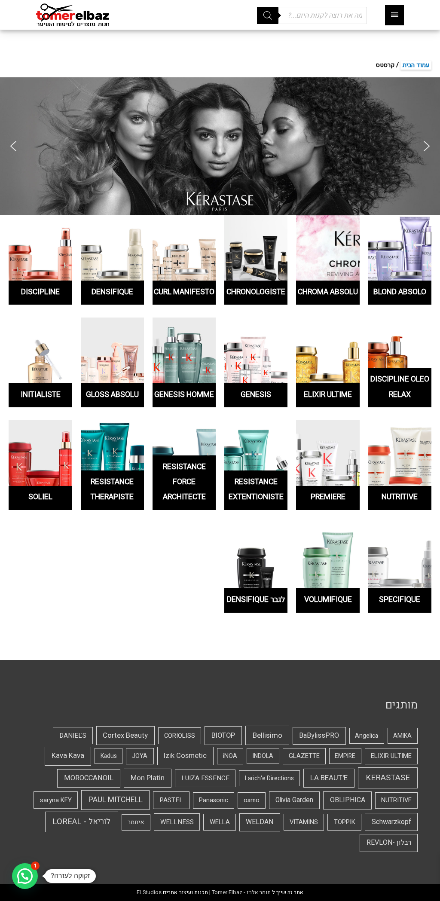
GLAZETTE (304, 756)
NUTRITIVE (396, 800)
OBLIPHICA (347, 800)
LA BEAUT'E (329, 778)
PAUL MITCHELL (116, 799)
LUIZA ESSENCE (205, 778)
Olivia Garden (294, 800)
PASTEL (171, 800)
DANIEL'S (72, 735)
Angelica (366, 735)
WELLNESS (177, 822)
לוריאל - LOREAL (81, 822)
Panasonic (213, 800)
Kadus (109, 756)
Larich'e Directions (269, 778)
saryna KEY (56, 800)
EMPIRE (345, 756)
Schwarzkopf (391, 822)
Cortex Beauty (125, 735)
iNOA (230, 756)
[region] (220, 146)
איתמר (136, 822)
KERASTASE (388, 778)
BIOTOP (223, 735)
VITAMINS (304, 822)
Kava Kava (68, 756)
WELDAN (259, 822)
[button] (13, 146)
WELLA (220, 822)
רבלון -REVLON (389, 842)
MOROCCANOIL (88, 778)
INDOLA (263, 756)
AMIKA (402, 735)
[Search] (267, 15)
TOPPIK (344, 822)
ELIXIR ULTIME (391, 756)
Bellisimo (267, 735)
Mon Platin (148, 778)
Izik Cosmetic (185, 756)
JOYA (139, 756)
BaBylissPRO (319, 735)
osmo (252, 800)
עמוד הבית (416, 65)
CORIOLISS (179, 735)
